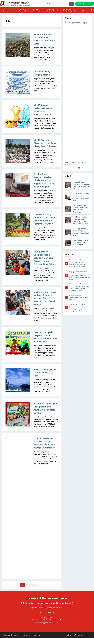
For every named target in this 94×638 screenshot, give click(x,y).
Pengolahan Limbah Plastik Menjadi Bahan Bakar (80, 242)
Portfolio (81, 635)
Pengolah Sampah (18, 2)
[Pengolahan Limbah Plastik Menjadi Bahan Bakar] (68, 243)
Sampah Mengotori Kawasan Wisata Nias (45, 372)
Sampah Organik (69, 10)
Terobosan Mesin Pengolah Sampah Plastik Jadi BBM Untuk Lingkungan (80, 220)
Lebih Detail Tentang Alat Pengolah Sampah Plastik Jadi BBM (80, 197)
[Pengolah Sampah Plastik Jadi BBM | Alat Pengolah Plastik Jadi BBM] (68, 185)
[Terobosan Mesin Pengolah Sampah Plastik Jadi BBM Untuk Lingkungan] (68, 220)
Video (88, 635)
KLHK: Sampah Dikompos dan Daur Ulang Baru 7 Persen (45, 143)
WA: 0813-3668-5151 (84, 4)
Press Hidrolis (38, 10)
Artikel (81, 10)
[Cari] (71, 4)
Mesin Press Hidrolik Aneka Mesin (76, 163)
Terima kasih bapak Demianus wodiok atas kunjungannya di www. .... (78, 264)
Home (4, 10)
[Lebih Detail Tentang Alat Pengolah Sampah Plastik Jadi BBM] (68, 197)
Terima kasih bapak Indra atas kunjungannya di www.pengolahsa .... (78, 309)
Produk (13, 10)
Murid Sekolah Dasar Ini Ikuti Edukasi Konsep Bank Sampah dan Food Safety (45, 298)
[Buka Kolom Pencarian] (91, 10)
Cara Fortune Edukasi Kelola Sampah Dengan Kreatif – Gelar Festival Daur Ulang (45, 257)
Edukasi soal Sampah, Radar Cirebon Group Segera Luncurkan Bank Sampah (44, 180)
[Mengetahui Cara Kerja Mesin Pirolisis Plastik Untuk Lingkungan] (68, 209)
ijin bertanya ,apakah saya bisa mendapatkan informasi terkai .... (79, 277)
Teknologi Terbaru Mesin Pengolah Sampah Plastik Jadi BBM (80, 232)
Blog (69, 635)
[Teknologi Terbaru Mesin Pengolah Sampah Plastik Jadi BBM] (68, 232)
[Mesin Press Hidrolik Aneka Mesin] (77, 91)
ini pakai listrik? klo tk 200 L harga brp (79, 298)
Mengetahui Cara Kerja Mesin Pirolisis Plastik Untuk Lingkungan (80, 208)
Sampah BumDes (53, 10)
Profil (74, 635)
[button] (73, 167)
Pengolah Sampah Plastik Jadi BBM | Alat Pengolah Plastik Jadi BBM (81, 185)
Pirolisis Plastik (24, 10)
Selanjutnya (36, 585)
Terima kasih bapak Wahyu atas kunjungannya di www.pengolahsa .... (79, 288)
